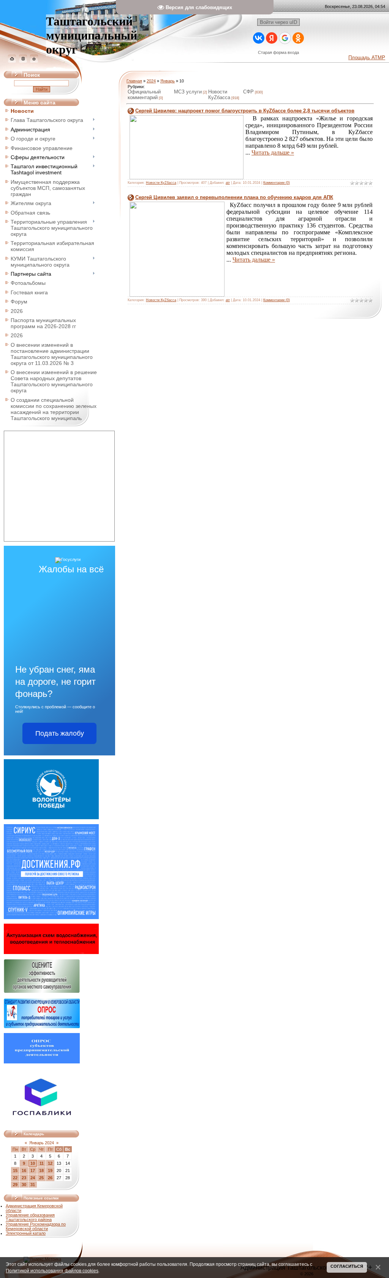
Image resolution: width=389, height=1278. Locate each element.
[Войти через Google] (285, 38)
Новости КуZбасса (219, 94)
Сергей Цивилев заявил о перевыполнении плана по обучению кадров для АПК (234, 197)
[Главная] (12, 61)
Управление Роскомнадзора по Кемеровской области (36, 1226)
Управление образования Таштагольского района (30, 1217)
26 (50, 1177)
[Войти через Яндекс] (271, 38)
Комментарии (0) (276, 183)
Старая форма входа (278, 52)
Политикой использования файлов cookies (52, 1270)
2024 (151, 81)
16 (24, 1170)
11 (42, 1163)
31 (32, 1184)
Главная (134, 81)
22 (15, 1177)
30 (24, 1184)
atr (228, 183)
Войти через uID (278, 22)
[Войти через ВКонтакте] (258, 38)
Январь (167, 81)
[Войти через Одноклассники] (298, 38)
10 (32, 1163)
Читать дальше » (272, 152)
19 (50, 1170)
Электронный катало (26, 1233)
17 (32, 1170)
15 (15, 1170)
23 (24, 1177)
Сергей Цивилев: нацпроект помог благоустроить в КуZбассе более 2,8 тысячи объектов (244, 111)
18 (41, 1170)
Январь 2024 (41, 1143)
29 (15, 1184)
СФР (248, 92)
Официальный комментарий (144, 94)
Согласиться (346, 1266)
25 (41, 1177)
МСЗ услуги (188, 92)
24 (32, 1177)
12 (50, 1163)
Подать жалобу (59, 733)
